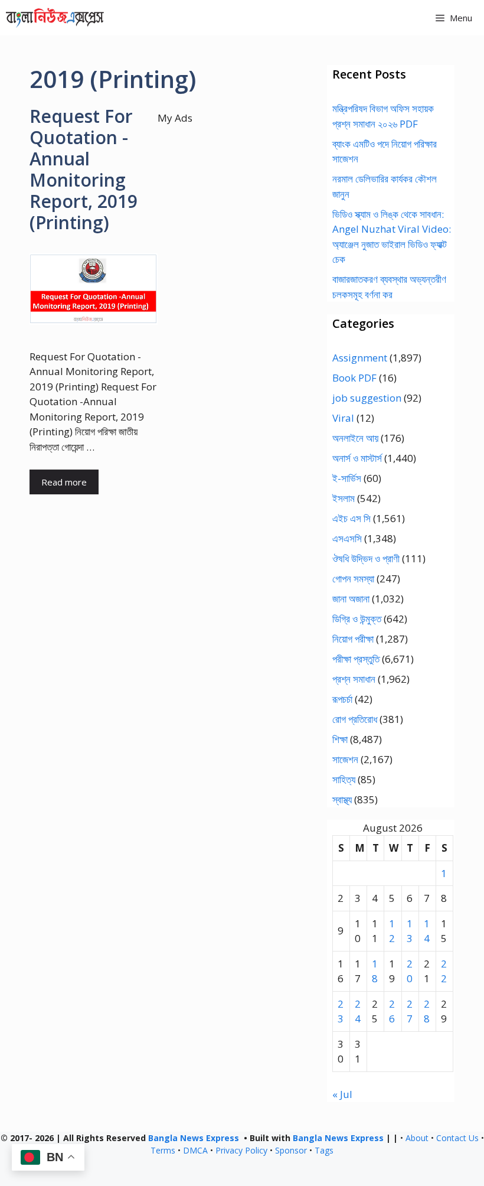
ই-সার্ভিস (346, 478)
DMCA (195, 1150)
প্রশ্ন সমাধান (353, 679)
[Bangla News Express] (55, 17)
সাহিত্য (343, 779)
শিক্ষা (340, 739)
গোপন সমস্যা (353, 578)
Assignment (359, 357)
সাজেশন (345, 759)
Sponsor (291, 1150)
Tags (324, 1150)
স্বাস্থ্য (342, 799)
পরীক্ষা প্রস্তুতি (356, 659)
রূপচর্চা (342, 699)
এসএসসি (347, 538)
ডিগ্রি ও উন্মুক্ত (356, 618)
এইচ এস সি (351, 518)
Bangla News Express (193, 1137)
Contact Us (457, 1137)
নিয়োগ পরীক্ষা (353, 639)
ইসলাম (343, 498)
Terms (163, 1150)
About (417, 1137)
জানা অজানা (350, 598)
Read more (64, 482)
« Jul (342, 1094)
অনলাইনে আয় (355, 438)
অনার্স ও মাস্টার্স (357, 458)
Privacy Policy (241, 1150)
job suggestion (366, 398)
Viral (343, 418)
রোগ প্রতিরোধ (354, 719)
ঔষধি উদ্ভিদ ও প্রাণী (366, 558)
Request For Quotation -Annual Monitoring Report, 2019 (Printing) (84, 169)
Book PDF (354, 378)
